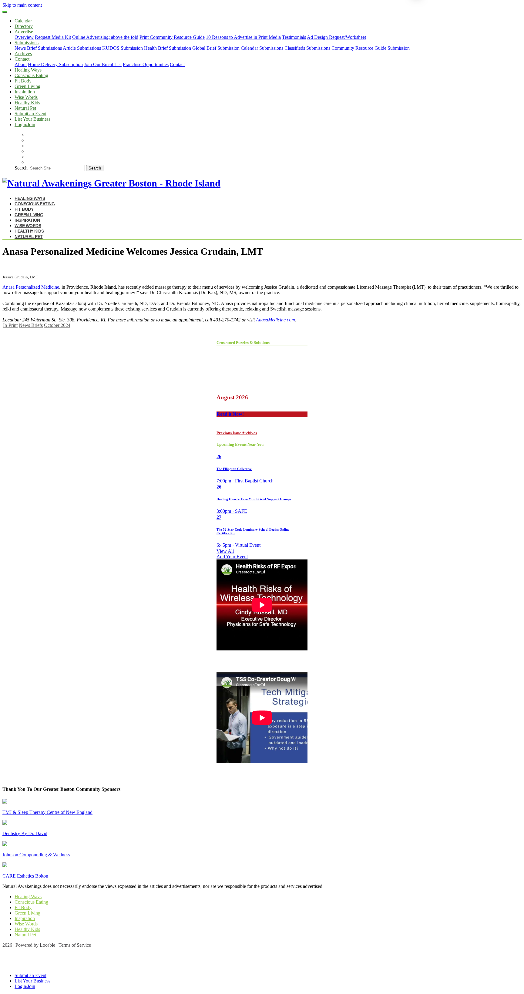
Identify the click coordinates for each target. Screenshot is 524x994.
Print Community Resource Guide (172, 37)
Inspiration (25, 91)
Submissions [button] (27, 42)
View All (225, 551)
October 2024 (57, 325)
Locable (47, 945)
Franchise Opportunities (146, 64)
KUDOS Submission (122, 48)
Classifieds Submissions (307, 48)
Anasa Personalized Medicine (30, 287)
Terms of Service (75, 945)
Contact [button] (22, 59)
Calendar (23, 20)
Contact (177, 64)
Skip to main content (22, 5)
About (21, 64)
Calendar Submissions (262, 48)
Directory (24, 26)
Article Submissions (82, 48)
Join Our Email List (103, 64)
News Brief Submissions (38, 48)
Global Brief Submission (216, 48)
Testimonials (294, 37)
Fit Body (23, 80)
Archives (23, 53)
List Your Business (32, 119)
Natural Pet (25, 108)
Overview (24, 37)
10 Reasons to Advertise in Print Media (243, 37)
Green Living (27, 86)
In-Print (10, 325)
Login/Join (25, 124)
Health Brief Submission (167, 48)
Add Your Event (232, 556)
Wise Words (26, 97)
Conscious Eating (31, 75)
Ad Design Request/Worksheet (336, 37)
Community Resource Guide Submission (370, 48)
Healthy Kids (27, 102)
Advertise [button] (24, 31)
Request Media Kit (53, 37)
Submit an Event (30, 113)
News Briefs (31, 325)
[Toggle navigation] (4, 12)
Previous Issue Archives (237, 433)
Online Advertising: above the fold (105, 37)
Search (21, 167)
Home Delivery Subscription (55, 64)
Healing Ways (28, 69)
